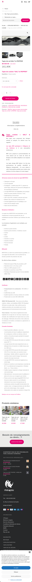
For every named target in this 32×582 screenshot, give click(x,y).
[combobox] (9, 81)
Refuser (16, 572)
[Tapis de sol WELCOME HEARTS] (24, 410)
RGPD (4, 528)
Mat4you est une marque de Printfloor (11, 394)
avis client (12, 63)
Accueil (3, 25)
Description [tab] (16, 122)
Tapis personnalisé (21, 110)
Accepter (16, 567)
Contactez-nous (16, 441)
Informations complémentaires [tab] (16, 125)
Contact (5, 530)
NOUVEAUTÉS (7, 537)
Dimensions (4, 77)
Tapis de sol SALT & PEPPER (9, 110)
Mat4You (10, 109)
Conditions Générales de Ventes (11, 524)
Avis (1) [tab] (16, 129)
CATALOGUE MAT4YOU (13, 25)
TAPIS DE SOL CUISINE (14, 107)
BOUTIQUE (6, 539)
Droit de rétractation (8, 522)
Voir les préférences (16, 576)
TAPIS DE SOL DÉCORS (9, 547)
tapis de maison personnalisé (20, 109)
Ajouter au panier (10, 98)
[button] (29, 552)
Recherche (25, 20)
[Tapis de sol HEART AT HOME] (15, 410)
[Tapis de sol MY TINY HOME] (6, 410)
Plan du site (6, 532)
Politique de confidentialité (16, 579)
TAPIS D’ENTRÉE (7, 545)
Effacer (21, 80)
